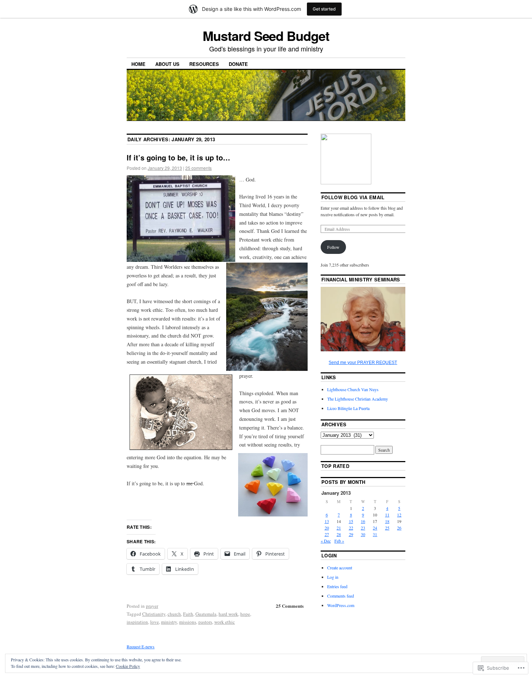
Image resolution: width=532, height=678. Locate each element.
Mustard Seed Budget (266, 35)
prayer (152, 606)
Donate (238, 63)
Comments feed (340, 596)
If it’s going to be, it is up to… (178, 157)
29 (351, 534)
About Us (167, 63)
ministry (169, 622)
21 (339, 528)
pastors (205, 622)
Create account (339, 567)
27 (327, 534)
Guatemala (205, 614)
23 (363, 528)
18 (387, 521)
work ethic (224, 622)
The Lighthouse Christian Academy (357, 399)
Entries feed (337, 586)
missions (187, 622)
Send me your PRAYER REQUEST (363, 362)
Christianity (153, 614)
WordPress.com (340, 605)
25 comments (198, 168)
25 (387, 528)
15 (351, 521)
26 (399, 528)
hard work (228, 614)
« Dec (326, 541)
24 (375, 528)
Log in (332, 577)
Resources (204, 63)
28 (339, 534)
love (154, 622)
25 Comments (290, 605)
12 (399, 515)
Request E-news (141, 646)
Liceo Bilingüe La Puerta (348, 408)
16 (363, 521)
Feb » (339, 541)
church (174, 614)
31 (375, 534)
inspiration (137, 622)
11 (387, 515)
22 (351, 528)
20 (327, 528)
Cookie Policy (128, 666)
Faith (188, 614)
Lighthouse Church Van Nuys (353, 389)
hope (245, 614)
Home (138, 63)
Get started (324, 9)
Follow (333, 247)
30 (363, 534)
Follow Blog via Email (353, 197)
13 (327, 521)
